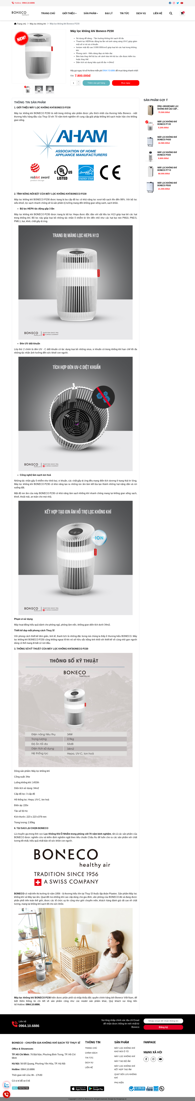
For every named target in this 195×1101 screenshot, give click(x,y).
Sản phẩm (90, 13)
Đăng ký (163, 1027)
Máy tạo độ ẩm (122, 1061)
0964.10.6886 (28, 3)
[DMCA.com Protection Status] (20, 1088)
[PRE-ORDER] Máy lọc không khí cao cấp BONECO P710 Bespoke (168, 109)
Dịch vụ (141, 13)
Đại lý (109, 13)
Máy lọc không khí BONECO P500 (167, 184)
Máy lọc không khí (38, 24)
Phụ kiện (119, 1082)
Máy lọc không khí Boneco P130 (167, 122)
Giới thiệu (68, 13)
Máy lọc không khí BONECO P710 (167, 168)
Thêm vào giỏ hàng (96, 83)
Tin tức (124, 13)
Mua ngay (125, 83)
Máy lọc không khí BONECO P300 (167, 153)
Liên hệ (157, 13)
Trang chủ (48, 13)
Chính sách (91, 1053)
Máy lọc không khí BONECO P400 (167, 138)
